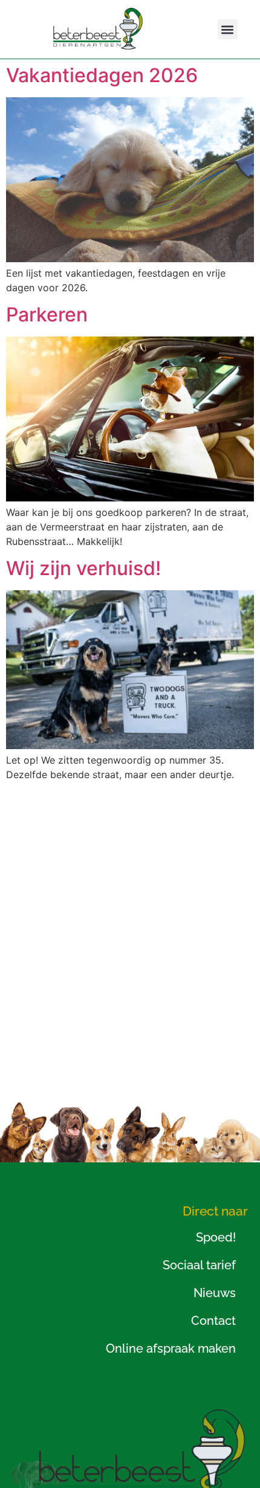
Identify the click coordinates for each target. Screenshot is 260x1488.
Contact (213, 1320)
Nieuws (214, 1293)
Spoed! (216, 1237)
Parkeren (47, 314)
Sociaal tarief (199, 1265)
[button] (228, 29)
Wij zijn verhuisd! (83, 568)
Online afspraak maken (171, 1348)
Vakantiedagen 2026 (102, 75)
